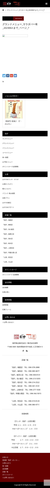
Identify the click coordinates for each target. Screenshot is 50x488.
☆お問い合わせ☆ (8, 322)
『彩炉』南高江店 (8, 234)
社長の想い (6, 292)
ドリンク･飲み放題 (8, 193)
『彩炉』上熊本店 (8, 248)
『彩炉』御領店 (7, 225)
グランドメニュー (8, 143)
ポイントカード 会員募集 (10, 275)
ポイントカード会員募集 (10, 166)
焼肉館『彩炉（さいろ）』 (11, 460)
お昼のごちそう (7, 184)
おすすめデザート (8, 207)
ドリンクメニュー (8, 148)
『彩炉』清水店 (7, 239)
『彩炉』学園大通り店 (9, 253)
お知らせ (5, 457)
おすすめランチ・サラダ (10, 179)
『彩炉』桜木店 (7, 243)
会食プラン (6, 198)
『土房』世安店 (7, 257)
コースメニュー (7, 153)
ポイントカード (7, 475)
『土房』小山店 (7, 262)
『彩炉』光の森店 (8, 229)
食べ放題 (5, 157)
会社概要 (5, 287)
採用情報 (5, 305)
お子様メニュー (7, 162)
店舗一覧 (5, 472)
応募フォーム (6, 309)
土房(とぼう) (6, 463)
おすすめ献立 (6, 203)
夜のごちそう (6, 189)
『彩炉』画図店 (7, 220)
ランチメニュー (7, 139)
